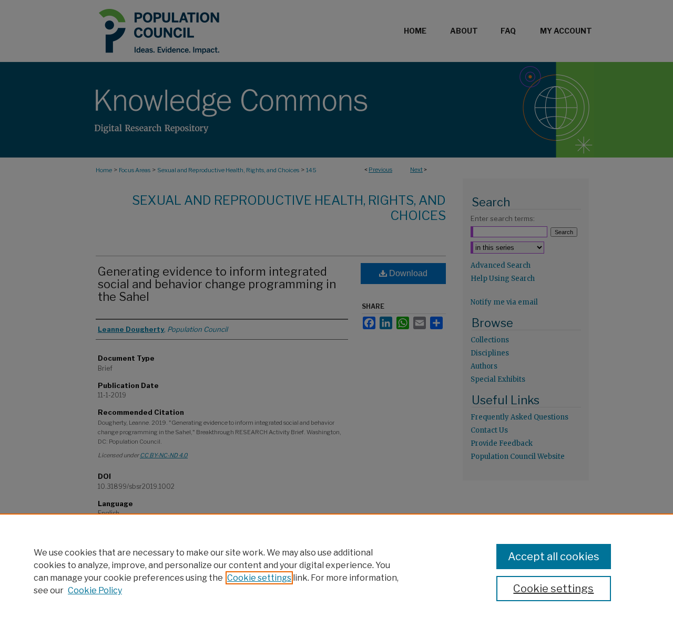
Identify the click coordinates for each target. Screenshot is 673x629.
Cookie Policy (95, 590)
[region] (336, 571)
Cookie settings (259, 578)
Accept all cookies (553, 556)
